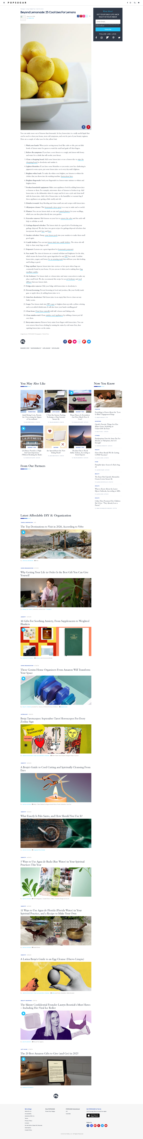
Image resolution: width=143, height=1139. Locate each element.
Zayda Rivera (26, 804)
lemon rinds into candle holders (59, 242)
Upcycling (55, 348)
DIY (66, 256)
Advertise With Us (29, 1116)
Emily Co (31, 18)
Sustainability (36, 348)
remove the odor (66, 218)
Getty (53, 993)
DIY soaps (50, 304)
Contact (27, 1123)
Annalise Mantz (27, 609)
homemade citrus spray (53, 207)
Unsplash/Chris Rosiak (39, 850)
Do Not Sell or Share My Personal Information (33, 1126)
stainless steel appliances (54, 315)
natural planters (64, 211)
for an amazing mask (55, 259)
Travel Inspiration (27, 522)
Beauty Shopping (26, 1000)
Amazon (38, 658)
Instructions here (67, 176)
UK (67, 1111)
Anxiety (23, 617)
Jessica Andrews (27, 560)
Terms (106, 24)
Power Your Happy (50, 1111)
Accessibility (28, 1113)
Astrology (24, 714)
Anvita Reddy (26, 1041)
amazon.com (64, 707)
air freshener (70, 279)
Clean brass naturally (42, 311)
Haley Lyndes (26, 707)
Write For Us (28, 1111)
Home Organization (27, 568)
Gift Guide (24, 1049)
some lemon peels (51, 235)
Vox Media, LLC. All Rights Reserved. (73, 1134)
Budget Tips (25, 348)
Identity (23, 763)
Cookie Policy (28, 1130)
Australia (68, 1113)
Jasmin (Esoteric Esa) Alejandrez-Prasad (36, 755)
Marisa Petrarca (27, 658)
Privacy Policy (111, 24)
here (43, 231)
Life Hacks (46, 348)
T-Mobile (49, 609)
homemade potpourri (65, 249)
